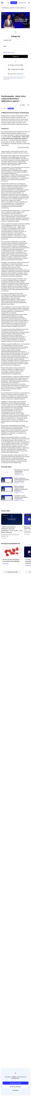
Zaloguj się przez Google (16, 65)
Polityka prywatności (11, 78)
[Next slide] (29, 519)
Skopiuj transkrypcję (24, 147)
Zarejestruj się (19, 73)
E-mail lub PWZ (7, 40)
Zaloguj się (13, 2)
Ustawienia (15, 1090)
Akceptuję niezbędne (15, 1086)
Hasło (5, 46)
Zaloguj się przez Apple (17, 69)
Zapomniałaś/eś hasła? (8, 52)
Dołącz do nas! (22, 2)
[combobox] (15, 7)
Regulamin (21, 78)
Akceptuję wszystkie (15, 1083)
